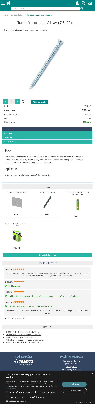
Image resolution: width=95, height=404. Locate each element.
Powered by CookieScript (84, 403)
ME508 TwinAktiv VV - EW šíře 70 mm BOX (17, 225)
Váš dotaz (8, 137)
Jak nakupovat (71, 363)
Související (8, 133)
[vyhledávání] (85, 4)
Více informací (11, 389)
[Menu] (3, 3)
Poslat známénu (10, 141)
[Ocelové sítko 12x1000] (47, 202)
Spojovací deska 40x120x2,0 (17, 192)
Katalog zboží (71, 366)
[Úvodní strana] (9, 4)
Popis (6, 129)
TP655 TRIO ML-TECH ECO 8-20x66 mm (23, 342)
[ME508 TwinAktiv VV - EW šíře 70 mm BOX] (17, 236)
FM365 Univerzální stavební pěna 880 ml (23, 334)
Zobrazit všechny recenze (14, 318)
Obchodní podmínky (71, 361)
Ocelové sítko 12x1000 (47, 192)
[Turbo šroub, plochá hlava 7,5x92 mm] (47, 64)
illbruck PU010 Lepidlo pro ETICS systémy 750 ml (77, 193)
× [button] (92, 373)
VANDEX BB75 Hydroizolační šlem (20, 337)
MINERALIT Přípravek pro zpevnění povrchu (24, 340)
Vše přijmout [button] (74, 384)
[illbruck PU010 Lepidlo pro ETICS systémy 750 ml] (77, 204)
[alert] (47, 387)
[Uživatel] (79, 4)
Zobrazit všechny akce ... (47, 255)
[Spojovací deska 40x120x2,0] (17, 202)
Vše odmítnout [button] (74, 390)
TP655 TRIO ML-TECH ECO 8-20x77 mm (23, 332)
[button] (32, 401)
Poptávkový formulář (71, 369)
